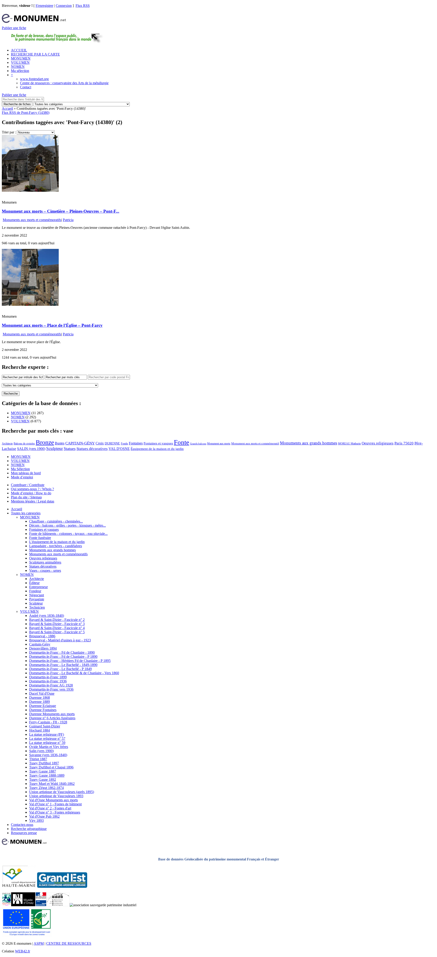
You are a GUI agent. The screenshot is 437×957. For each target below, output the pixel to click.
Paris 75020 (404, 443)
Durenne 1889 (39, 702)
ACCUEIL (19, 50)
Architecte (7, 443)
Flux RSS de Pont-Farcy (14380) (25, 113)
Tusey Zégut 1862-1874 (46, 788)
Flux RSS (83, 6)
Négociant (36, 595)
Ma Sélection (20, 469)
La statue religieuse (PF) (46, 734)
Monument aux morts (218, 443)
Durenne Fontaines (42, 710)
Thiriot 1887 (38, 759)
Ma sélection (20, 71)
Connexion (64, 6)
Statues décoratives (92, 449)
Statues (70, 448)
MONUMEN (20, 58)
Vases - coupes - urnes (45, 570)
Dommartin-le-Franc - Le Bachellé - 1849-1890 (63, 665)
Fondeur (35, 591)
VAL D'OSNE (119, 449)
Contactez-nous (22, 825)
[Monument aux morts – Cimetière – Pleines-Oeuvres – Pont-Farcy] (30, 190)
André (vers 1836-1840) (46, 616)
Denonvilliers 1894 (43, 648)
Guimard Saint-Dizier (44, 726)
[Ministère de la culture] (40, 905)
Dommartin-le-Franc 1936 (48, 681)
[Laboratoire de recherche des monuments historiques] (58, 905)
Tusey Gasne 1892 (42, 779)
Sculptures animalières (45, 562)
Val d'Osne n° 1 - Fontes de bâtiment (55, 804)
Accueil (7, 108)
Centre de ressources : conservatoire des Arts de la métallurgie (64, 83)
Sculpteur (54, 448)
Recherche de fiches (17, 104)
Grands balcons (198, 443)
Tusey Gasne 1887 (42, 771)
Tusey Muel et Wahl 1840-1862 (52, 784)
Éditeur (34, 583)
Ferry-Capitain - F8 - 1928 (48, 722)
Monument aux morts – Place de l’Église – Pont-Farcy (52, 325)
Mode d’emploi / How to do (31, 493)
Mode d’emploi (22, 477)
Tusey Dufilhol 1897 (44, 763)
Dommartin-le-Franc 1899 (48, 677)
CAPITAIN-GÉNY (80, 443)
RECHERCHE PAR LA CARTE (35, 54)
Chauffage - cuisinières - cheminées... (56, 521)
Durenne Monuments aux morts (52, 714)
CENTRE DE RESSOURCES (68, 943)
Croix (100, 443)
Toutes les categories (26, 513)
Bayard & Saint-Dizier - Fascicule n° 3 (57, 624)
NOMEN (18, 67)
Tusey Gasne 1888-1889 (46, 775)
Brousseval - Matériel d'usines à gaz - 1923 (60, 640)
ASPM (39, 943)
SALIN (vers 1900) (31, 449)
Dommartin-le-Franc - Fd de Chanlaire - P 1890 (63, 656)
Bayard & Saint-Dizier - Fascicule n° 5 (57, 632)
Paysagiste (36, 599)
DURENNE (112, 443)
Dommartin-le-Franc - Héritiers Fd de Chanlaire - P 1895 (70, 661)
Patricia (68, 220)
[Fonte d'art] (6, 905)
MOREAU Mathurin (349, 443)
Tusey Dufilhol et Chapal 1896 (51, 767)
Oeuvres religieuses (378, 443)
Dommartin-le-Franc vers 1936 (51, 689)
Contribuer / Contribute (27, 485)
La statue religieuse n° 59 (47, 743)
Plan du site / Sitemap (26, 497)
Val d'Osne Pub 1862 (44, 816)
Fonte (181, 442)
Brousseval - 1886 (42, 636)
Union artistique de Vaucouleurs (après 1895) (61, 792)
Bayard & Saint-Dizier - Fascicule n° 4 (57, 628)
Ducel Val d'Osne (41, 693)
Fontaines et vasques (158, 443)
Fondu (124, 443)
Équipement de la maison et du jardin (157, 449)
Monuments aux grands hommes (308, 443)
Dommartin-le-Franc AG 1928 (51, 685)
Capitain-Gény (39, 644)
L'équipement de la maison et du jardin (57, 542)
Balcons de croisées (24, 443)
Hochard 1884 (39, 730)
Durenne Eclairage (42, 706)
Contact (25, 87)
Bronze (45, 442)
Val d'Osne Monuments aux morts (53, 800)
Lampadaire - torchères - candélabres (55, 546)
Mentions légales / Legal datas (32, 501)
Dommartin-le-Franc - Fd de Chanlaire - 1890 (62, 652)
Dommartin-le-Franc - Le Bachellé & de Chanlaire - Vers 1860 (74, 673)
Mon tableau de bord (26, 473)
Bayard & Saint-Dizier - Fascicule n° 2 (57, 620)
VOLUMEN (20, 62)
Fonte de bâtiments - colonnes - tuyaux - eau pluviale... (68, 534)
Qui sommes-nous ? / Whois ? (32, 489)
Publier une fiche (14, 28)
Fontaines (136, 443)
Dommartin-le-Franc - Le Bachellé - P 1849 (60, 669)
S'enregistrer (44, 6)
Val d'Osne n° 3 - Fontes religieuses (54, 812)
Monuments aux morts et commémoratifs (32, 220)
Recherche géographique (29, 829)
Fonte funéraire (40, 538)
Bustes (59, 443)
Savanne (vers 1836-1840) (48, 755)
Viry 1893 (36, 820)
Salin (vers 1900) (41, 751)
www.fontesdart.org (34, 79)
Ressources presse (24, 833)
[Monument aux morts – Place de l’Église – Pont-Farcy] (30, 304)
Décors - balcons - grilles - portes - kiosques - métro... (67, 525)
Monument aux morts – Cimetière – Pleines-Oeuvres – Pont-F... (60, 211)
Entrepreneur (38, 587)
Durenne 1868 (39, 697)
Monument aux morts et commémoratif (255, 443)
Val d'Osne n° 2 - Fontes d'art (50, 808)
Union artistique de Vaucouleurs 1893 (56, 796)
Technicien (37, 607)
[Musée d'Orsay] (23, 905)
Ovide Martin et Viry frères (48, 747)
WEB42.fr (22, 951)
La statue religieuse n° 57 (47, 738)
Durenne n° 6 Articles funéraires (52, 718)
